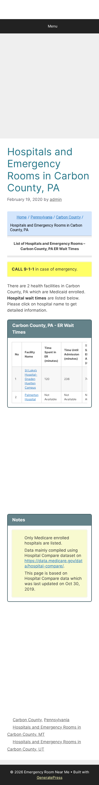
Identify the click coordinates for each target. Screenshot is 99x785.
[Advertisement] (49, 87)
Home (22, 217)
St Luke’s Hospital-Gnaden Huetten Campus (31, 378)
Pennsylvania (41, 217)
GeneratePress (49, 777)
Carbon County (68, 217)
